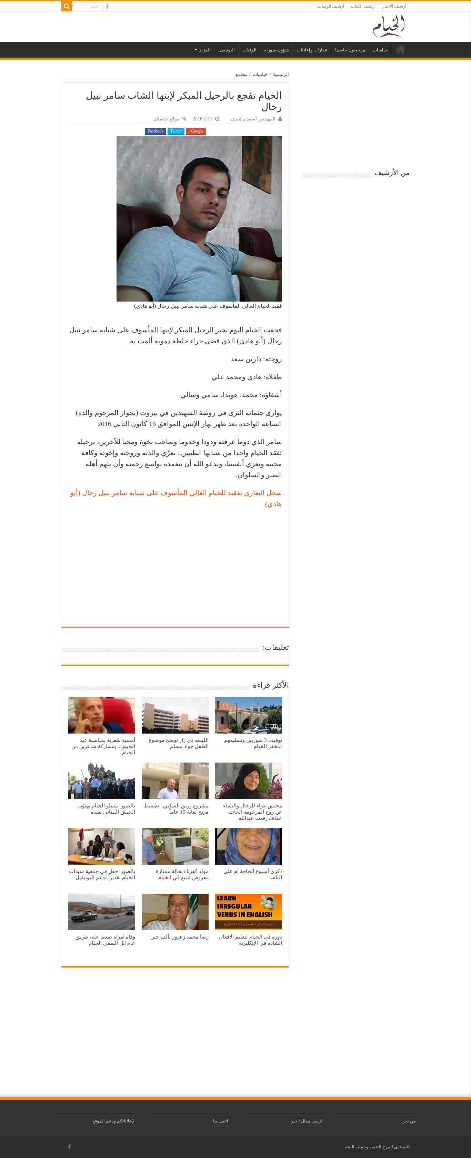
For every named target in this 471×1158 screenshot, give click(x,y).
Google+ (196, 131)
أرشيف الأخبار (394, 6)
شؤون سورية (276, 49)
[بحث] (66, 6)
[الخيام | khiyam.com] (388, 25)
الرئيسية (401, 49)
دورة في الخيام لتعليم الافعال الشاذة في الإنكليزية (250, 940)
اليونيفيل (226, 49)
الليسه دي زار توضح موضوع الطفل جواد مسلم (179, 743)
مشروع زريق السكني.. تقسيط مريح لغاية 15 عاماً (176, 809)
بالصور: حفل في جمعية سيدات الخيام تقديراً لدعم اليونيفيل (102, 874)
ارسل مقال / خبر (306, 1120)
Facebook (155, 131)
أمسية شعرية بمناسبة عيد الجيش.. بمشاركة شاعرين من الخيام (103, 746)
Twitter (176, 131)
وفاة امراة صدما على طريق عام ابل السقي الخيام (105, 940)
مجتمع (241, 74)
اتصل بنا (220, 1120)
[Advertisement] (175, 564)
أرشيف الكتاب (363, 6)
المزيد (205, 49)
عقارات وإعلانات (312, 49)
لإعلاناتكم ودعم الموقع (113, 1120)
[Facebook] (107, 6)
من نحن (408, 1120)
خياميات (380, 49)
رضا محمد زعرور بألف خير (180, 937)
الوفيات (249, 49)
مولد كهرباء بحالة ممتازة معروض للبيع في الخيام (182, 874)
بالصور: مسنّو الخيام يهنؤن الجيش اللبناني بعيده (106, 809)
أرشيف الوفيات (331, 6)
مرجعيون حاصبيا (350, 49)
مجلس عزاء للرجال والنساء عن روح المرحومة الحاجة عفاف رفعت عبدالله (252, 812)
